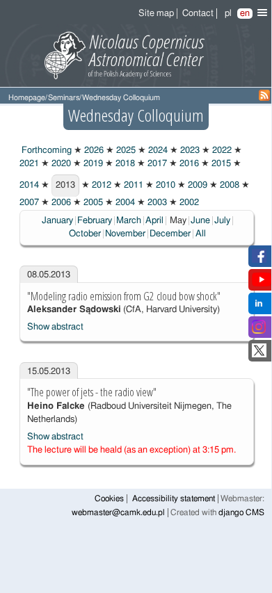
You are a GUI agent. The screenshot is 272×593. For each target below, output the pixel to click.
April (154, 220)
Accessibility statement (173, 499)
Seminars (63, 97)
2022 (221, 150)
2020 (60, 163)
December (170, 233)
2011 (132, 185)
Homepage (26, 97)
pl (228, 13)
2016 (188, 163)
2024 (157, 150)
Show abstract (55, 327)
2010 (164, 185)
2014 (29, 185)
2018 (124, 163)
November (125, 233)
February (94, 220)
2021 (29, 163)
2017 (156, 163)
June (200, 220)
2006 (60, 202)
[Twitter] (259, 354)
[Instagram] (259, 331)
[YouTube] (261, 284)
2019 (92, 163)
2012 (100, 185)
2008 (228, 185)
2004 (124, 202)
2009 (196, 185)
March (128, 220)
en (245, 13)
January (57, 220)
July (222, 220)
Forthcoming (45, 150)
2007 (29, 202)
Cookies (109, 499)
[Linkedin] (259, 307)
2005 (92, 202)
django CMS (241, 513)
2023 (189, 150)
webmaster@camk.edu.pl (118, 513)
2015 (220, 163)
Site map (156, 13)
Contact (198, 13)
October (85, 233)
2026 (93, 150)
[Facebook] (259, 260)
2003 (156, 202)
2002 (188, 202)
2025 (125, 150)
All (200, 233)
